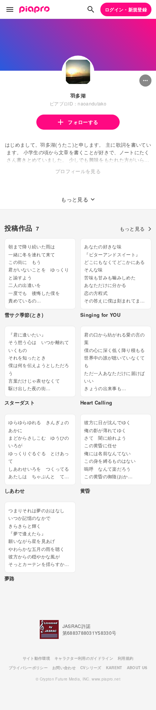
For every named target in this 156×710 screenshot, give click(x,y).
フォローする (83, 122)
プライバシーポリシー (28, 667)
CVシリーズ (90, 667)
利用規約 (125, 658)
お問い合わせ (64, 667)
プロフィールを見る (78, 171)
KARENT (114, 667)
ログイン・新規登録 (126, 9)
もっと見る (132, 228)
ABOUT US (137, 667)
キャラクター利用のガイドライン (84, 658)
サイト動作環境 (36, 658)
